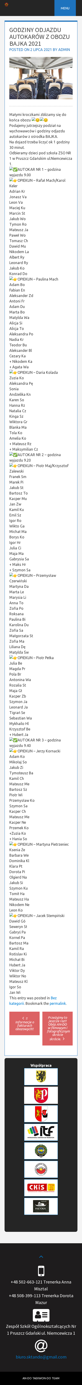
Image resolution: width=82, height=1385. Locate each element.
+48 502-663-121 (26, 1282)
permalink (58, 1003)
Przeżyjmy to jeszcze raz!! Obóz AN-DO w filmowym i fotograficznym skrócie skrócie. (58, 1028)
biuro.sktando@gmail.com (41, 1357)
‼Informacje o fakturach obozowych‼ (24, 1023)
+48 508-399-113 (25, 1295)
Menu (65, 8)
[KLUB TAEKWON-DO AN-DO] (6, 5)
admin (64, 50)
